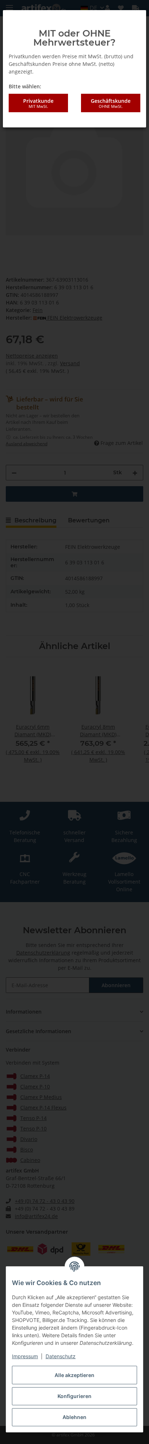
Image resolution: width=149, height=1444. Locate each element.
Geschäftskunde (111, 103)
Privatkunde (38, 103)
